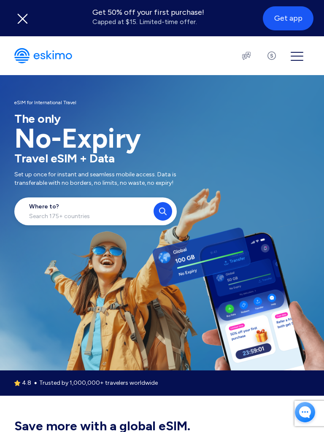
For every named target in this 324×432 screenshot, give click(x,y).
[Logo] (43, 55)
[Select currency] (271, 56)
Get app (288, 18)
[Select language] (246, 56)
